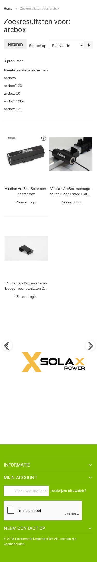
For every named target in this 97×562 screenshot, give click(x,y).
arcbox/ (10, 78)
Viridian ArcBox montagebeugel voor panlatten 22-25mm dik (26, 288)
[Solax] (52, 362)
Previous (7, 345)
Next (90, 345)
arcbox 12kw (14, 101)
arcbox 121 (13, 109)
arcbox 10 (12, 93)
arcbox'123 (13, 86)
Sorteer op (37, 45)
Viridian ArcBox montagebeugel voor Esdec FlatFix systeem (70, 194)
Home (8, 8)
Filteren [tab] (15, 44)
